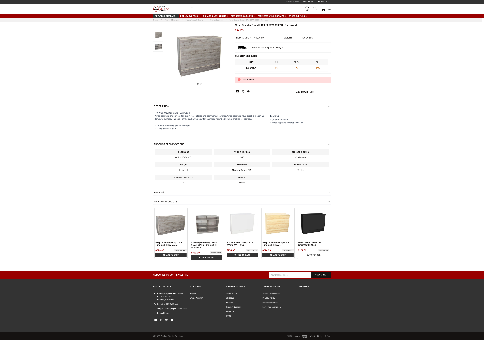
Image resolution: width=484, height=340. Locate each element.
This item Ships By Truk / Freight (267, 47)
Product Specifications (169, 144)
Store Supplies (297, 16)
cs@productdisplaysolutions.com (172, 308)
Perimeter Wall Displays (271, 16)
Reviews (159, 192)
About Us (230, 311)
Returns (229, 302)
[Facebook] (237, 91)
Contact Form (163, 313)
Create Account (196, 298)
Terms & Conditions (271, 293)
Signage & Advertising (214, 16)
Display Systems (189, 16)
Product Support (233, 307)
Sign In (193, 293)
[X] (243, 91)
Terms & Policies (271, 286)
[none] (158, 35)
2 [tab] (201, 84)
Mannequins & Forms (242, 16)
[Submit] (192, 9)
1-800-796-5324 (308, 2)
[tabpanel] (199, 55)
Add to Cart (172, 255)
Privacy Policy (268, 298)
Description (161, 106)
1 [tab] (198, 84)
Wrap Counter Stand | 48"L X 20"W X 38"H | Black (311, 244)
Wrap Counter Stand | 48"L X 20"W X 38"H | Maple (275, 244)
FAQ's (228, 316)
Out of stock (314, 255)
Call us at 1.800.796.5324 (168, 304)
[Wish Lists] (315, 9)
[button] (307, 92)
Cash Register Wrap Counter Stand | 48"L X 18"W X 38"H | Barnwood (204, 245)
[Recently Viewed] (307, 9)
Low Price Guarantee (271, 307)
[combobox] (245, 9)
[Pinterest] (248, 91)
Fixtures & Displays (165, 16)
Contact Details (162, 286)
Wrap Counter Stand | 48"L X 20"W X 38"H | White (240, 244)
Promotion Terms (270, 302)
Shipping (230, 298)
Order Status (231, 293)
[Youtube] (172, 320)
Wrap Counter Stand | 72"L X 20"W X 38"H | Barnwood (168, 244)
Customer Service (292, 2)
